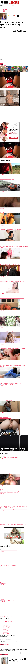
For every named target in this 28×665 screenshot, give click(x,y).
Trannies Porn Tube (7, 626)
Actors (4, 11)
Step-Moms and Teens (7, 621)
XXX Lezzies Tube (7, 624)
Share (2, 64)
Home (4, 7)
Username (2, 641)
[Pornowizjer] (10, 4)
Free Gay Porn (6, 627)
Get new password (4, 654)
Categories (5, 9)
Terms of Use (5, 632)
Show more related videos (5, 418)
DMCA (4, 629)
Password (2, 642)
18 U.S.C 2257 (6, 633)
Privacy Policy (6, 630)
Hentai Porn (5, 625)
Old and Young (3, 65)
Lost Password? (6, 644)
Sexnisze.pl (5, 622)
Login (2, 644)
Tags (4, 10)
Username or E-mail (4, 652)
